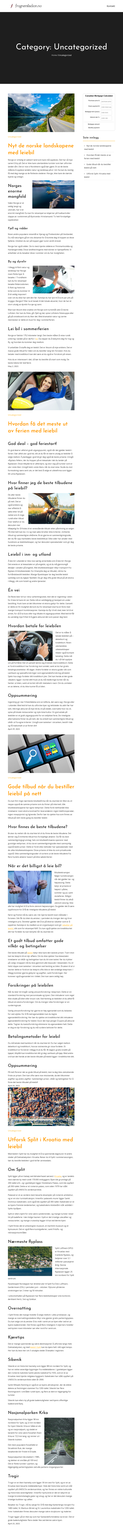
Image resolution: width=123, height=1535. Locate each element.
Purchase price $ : (94, 100)
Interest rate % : (95, 117)
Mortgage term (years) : (92, 112)
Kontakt (111, 6)
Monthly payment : (94, 128)
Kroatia (58, 1176)
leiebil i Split (35, 1347)
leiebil (30, 952)
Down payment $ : (94, 106)
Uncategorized (14, 136)
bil (37, 338)
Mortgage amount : (94, 124)
